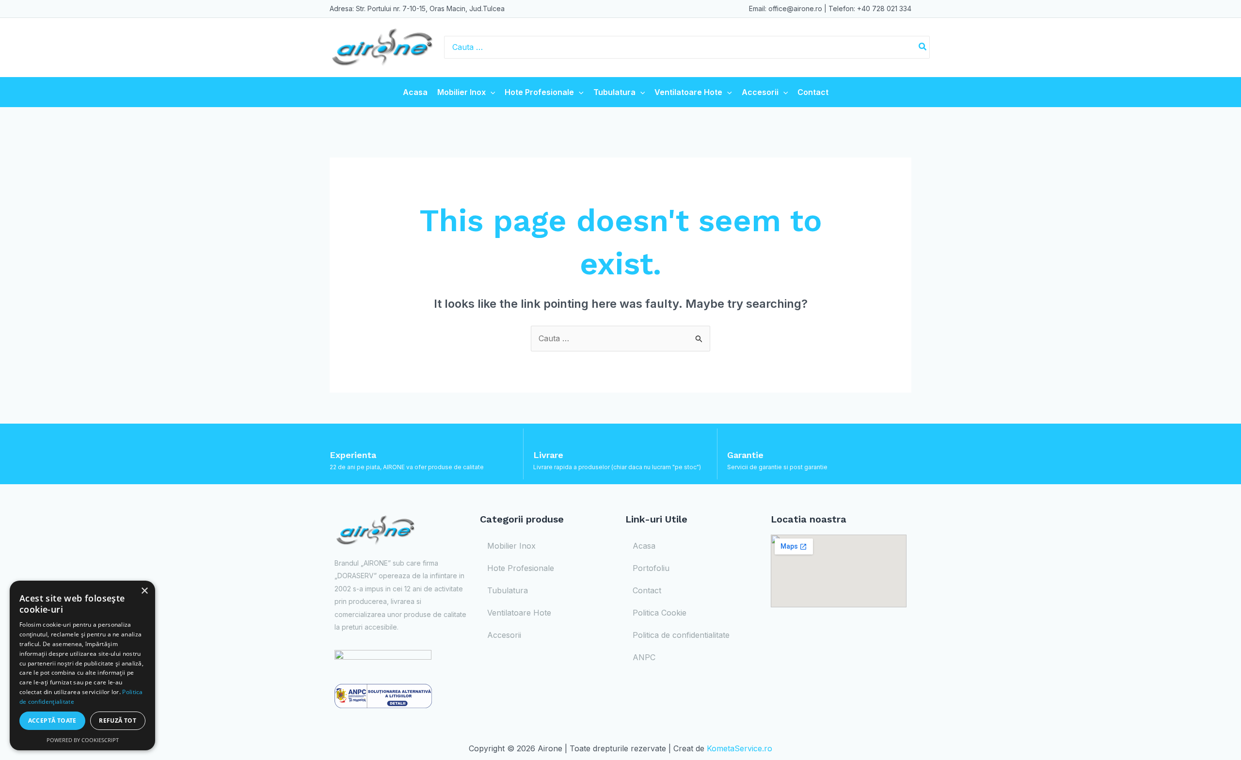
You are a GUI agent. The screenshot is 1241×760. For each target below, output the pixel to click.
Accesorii (760, 92)
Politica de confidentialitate (681, 635)
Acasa (415, 92)
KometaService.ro (739, 748)
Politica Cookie (659, 613)
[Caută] (923, 47)
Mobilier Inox (461, 92)
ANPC (644, 657)
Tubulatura (614, 92)
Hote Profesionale (539, 92)
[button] (490, 92)
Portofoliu (651, 568)
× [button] (144, 591)
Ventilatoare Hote (688, 92)
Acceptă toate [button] (52, 720)
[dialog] (82, 665)
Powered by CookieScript (83, 740)
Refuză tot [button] (117, 720)
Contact (812, 92)
